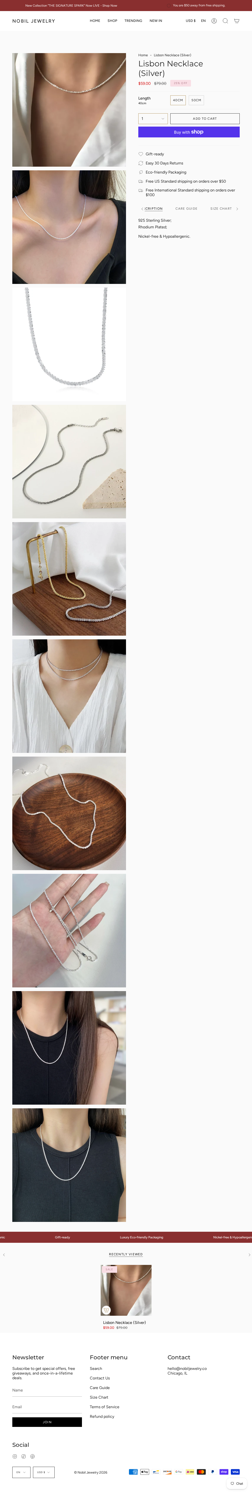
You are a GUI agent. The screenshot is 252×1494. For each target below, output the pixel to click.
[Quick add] (106, 1310)
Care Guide (100, 1387)
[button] (112, 21)
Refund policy (102, 1416)
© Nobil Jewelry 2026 (90, 1472)
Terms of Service (104, 1407)
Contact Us (100, 1378)
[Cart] (236, 21)
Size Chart (99, 1397)
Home (143, 55)
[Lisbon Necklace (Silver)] (126, 1290)
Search (96, 1368)
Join (47, 1422)
